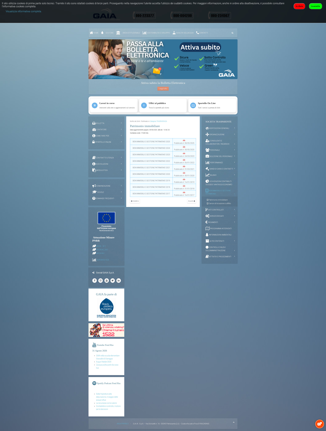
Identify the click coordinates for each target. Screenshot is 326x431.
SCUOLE (100, 192)
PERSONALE (214, 150)
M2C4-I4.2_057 (102, 250)
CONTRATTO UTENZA (105, 158)
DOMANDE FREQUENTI (104, 198)
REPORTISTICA (103, 260)
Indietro (135, 201)
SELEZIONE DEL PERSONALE (221, 156)
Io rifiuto (299, 6)
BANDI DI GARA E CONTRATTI (221, 169)
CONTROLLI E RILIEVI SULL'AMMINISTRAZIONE (216, 249)
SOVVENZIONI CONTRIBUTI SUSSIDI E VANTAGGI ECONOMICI (219, 183)
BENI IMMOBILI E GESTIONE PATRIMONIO (218, 192)
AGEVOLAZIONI (101, 164)
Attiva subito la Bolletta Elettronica (163, 83)
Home (96, 33)
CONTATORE (101, 130)
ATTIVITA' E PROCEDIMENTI (220, 257)
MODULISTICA (102, 170)
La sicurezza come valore (106, 403)
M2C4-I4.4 (100, 253)
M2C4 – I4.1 (101, 246)
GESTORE (109, 33)
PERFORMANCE (216, 163)
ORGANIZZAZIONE (217, 135)
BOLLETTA (99, 123)
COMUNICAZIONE (103, 186)
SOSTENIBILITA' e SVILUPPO (158, 33)
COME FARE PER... (102, 136)
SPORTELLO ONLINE (103, 142)
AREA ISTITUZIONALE (131, 33)
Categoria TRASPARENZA (158, 121)
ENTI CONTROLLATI (216, 210)
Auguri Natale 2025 (103, 362)
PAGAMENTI (213, 222)
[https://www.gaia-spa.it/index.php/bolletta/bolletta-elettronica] (163, 59)
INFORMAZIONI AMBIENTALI (220, 235)
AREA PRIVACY (123, 424)
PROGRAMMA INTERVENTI (221, 229)
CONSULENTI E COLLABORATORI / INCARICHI (217, 142)
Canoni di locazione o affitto (219, 203)
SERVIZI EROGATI (216, 216)
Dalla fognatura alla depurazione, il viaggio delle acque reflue (107, 397)
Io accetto (315, 6)
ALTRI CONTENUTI (216, 241)
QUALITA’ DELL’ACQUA (185, 33)
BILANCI (213, 175)
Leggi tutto (163, 89)
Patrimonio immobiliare (218, 200)
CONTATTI (203, 33)
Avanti (191, 201)
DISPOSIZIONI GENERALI (219, 128)
